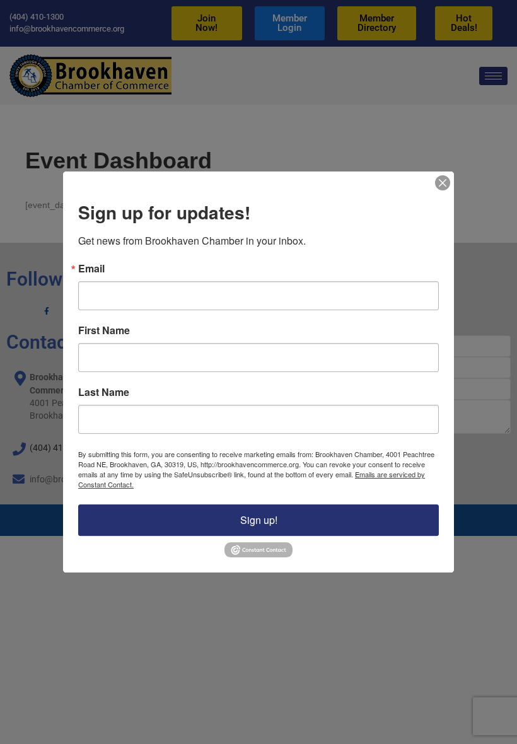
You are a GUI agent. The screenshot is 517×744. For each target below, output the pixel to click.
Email (91, 269)
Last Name (103, 393)
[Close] (442, 182)
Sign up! (258, 520)
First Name (104, 331)
